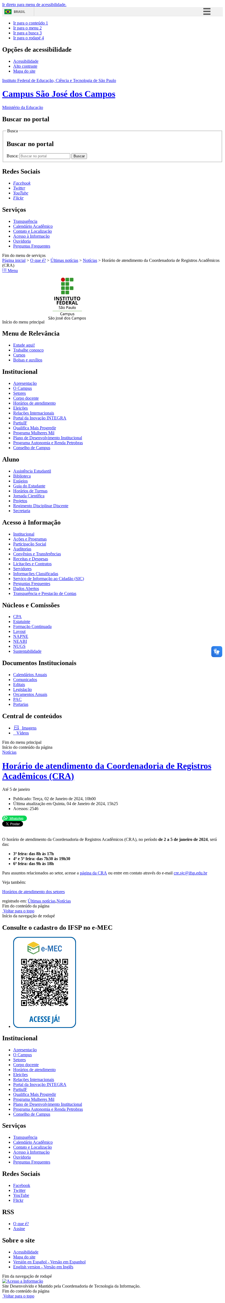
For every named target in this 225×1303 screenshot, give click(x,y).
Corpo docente (26, 398)
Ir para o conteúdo (30, 23)
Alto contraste (25, 66)
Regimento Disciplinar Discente (40, 505)
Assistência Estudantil (32, 471)
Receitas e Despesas (30, 558)
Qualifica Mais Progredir (34, 428)
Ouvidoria (22, 241)
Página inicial (14, 260)
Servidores (22, 568)
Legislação (22, 689)
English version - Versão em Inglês (43, 1266)
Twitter (19, 1190)
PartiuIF (20, 423)
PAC (17, 699)
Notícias (90, 260)
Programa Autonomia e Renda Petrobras (48, 442)
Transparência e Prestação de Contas (44, 593)
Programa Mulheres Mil (33, 432)
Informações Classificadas (35, 573)
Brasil (19, 11)
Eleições (20, 408)
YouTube (21, 1195)
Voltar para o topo (18, 911)
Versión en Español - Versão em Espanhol (49, 1262)
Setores (19, 393)
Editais (19, 684)
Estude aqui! (24, 345)
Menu (12, 270)
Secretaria (21, 510)
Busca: (13, 155)
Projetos (20, 500)
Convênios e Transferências (37, 554)
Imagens (28, 728)
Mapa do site (24, 71)
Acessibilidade (25, 61)
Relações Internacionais (33, 413)
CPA (17, 616)
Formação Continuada (32, 626)
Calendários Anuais (30, 674)
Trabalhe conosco (28, 350)
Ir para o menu (27, 28)
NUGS (19, 646)
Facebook (21, 1185)
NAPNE (20, 636)
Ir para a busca (27, 33)
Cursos (19, 355)
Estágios (20, 481)
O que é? (38, 260)
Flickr (18, 1200)
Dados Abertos (26, 588)
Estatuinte (21, 621)
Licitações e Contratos (32, 563)
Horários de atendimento (34, 403)
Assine (19, 1228)
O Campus (22, 388)
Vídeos (22, 733)
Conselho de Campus (31, 447)
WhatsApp (16, 818)
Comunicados (25, 679)
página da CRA (93, 873)
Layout (19, 631)
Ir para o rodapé (28, 37)
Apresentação (25, 383)
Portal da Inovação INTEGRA (39, 418)
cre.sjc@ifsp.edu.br (190, 873)
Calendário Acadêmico (33, 226)
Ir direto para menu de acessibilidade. (34, 4)
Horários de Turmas (30, 491)
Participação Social (29, 544)
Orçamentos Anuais (30, 694)
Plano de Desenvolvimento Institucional (47, 437)
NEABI (20, 641)
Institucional (23, 534)
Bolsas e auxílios (27, 360)
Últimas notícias (64, 260)
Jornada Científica (28, 495)
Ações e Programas (30, 539)
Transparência (25, 221)
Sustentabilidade (27, 651)
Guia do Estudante (29, 486)
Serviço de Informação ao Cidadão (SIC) (48, 578)
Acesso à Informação (31, 236)
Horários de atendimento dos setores (33, 891)
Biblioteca (22, 476)
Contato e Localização (32, 231)
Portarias (20, 704)
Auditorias (22, 549)
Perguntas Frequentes (31, 246)
